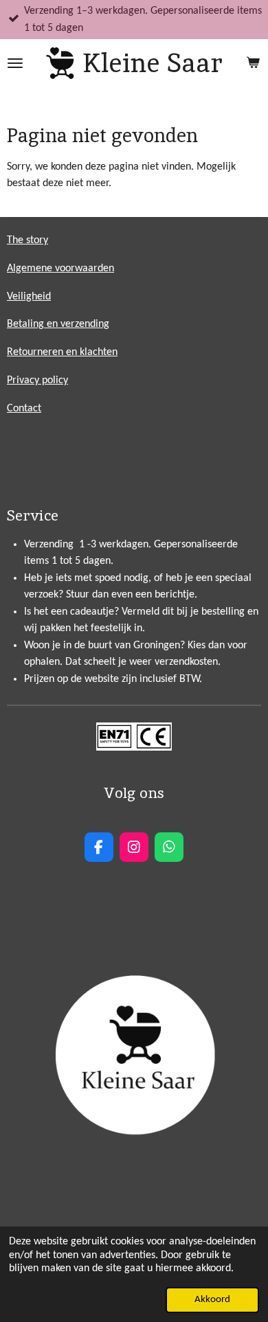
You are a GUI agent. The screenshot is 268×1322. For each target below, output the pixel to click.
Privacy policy (37, 380)
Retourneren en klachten (62, 352)
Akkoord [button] (212, 1300)
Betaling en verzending (58, 324)
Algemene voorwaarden (60, 268)
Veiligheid (29, 296)
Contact (24, 408)
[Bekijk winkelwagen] (253, 63)
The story (27, 240)
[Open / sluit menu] (15, 63)
